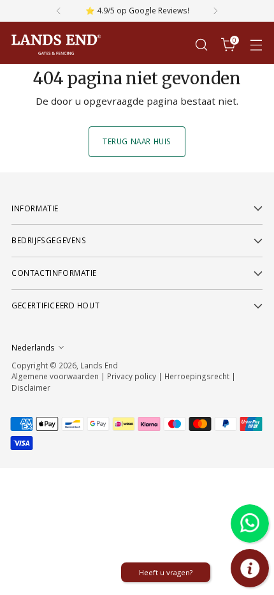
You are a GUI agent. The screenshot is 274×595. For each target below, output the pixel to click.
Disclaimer (30, 387)
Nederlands (33, 347)
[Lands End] (56, 45)
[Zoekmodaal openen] (201, 45)
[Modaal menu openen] (256, 45)
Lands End (99, 365)
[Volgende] (215, 11)
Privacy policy (131, 376)
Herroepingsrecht (197, 376)
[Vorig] (59, 11)
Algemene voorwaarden (55, 376)
